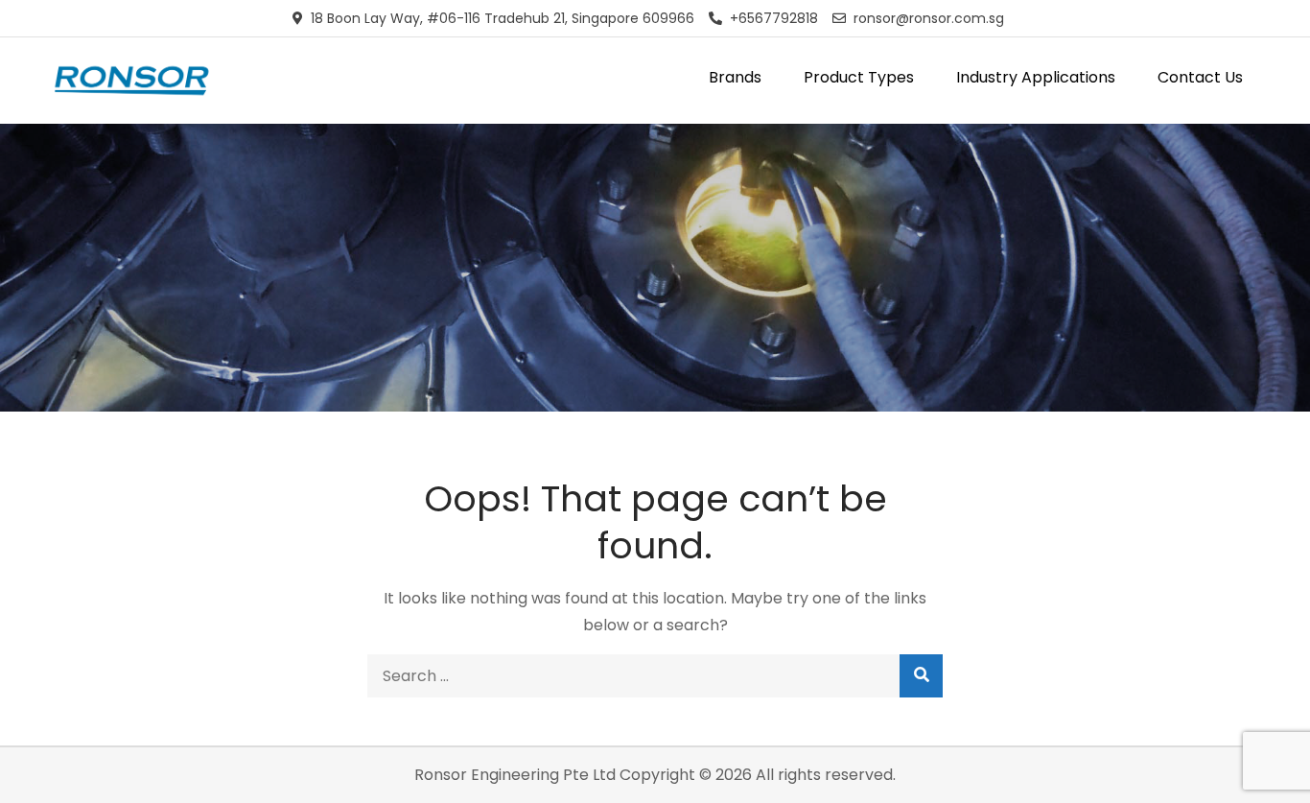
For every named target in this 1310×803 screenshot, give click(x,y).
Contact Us (1200, 77)
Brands (735, 77)
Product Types (859, 77)
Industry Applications (1035, 77)
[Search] (921, 675)
